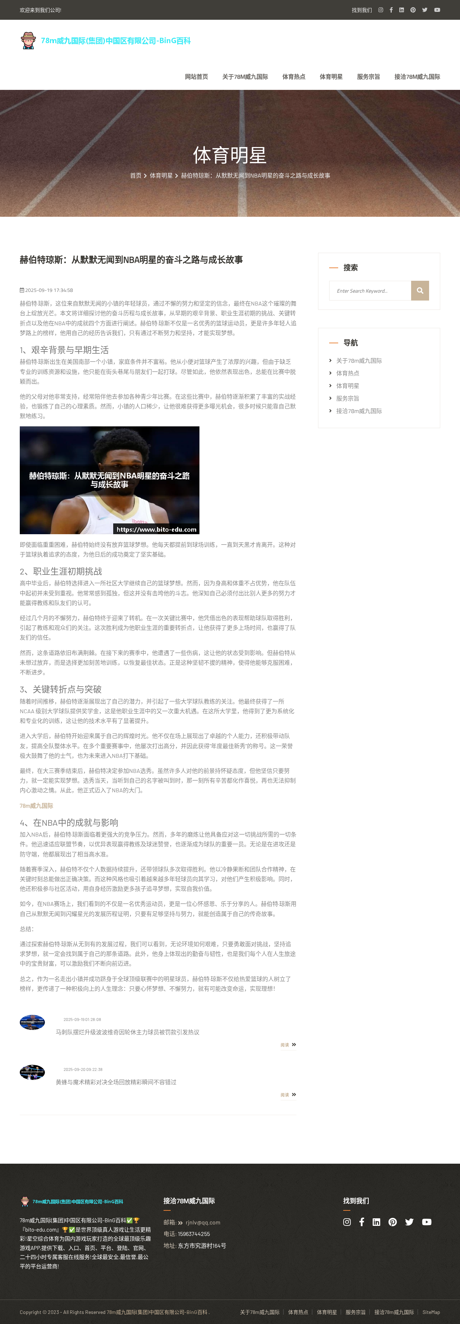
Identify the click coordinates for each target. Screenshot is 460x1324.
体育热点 (293, 76)
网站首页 (196, 76)
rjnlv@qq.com (203, 1222)
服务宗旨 (368, 76)
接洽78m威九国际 (417, 76)
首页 (136, 175)
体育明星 (331, 76)
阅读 (285, 1045)
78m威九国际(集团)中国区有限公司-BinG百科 (157, 1312)
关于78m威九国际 (245, 76)
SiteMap (431, 1312)
